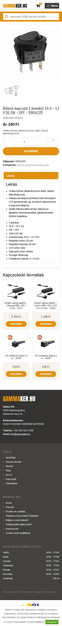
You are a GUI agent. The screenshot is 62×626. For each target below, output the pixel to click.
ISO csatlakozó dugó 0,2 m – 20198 (46, 356)
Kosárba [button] (16, 323)
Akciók (9, 466)
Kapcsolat (11, 479)
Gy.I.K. (9, 474)
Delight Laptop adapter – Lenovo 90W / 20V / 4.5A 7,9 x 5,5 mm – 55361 (46, 305)
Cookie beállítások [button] (36, 622)
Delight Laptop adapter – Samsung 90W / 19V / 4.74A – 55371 (16, 305)
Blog (8, 470)
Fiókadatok (11, 483)
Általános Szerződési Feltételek (22, 515)
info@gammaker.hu (20, 434)
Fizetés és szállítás (15, 511)
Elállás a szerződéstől (17, 520)
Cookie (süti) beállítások (18, 533)
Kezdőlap (11, 457)
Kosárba (31, 151)
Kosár (9, 502)
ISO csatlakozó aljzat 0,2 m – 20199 (16, 356)
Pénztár (10, 507)
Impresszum (12, 528)
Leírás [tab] (10, 175)
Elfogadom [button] (52, 622)
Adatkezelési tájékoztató (19, 524)
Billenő (20, 164)
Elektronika (30, 164)
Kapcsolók (43, 164)
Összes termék (13, 461)
